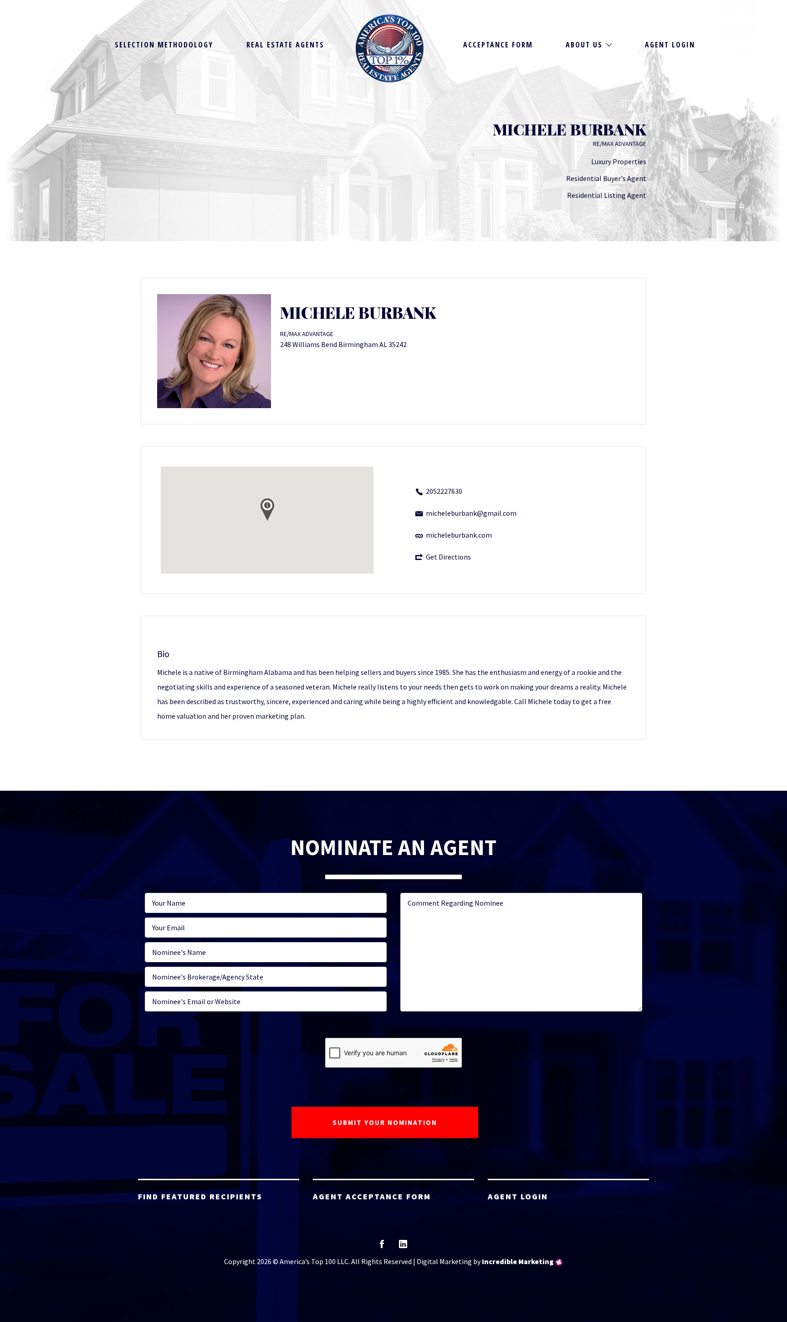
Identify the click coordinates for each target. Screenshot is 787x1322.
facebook (382, 1247)
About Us (584, 45)
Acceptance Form (498, 45)
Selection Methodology (164, 45)
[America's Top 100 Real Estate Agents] (390, 48)
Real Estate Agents (285, 45)
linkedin (403, 1247)
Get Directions (448, 556)
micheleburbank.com (459, 534)
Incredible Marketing (518, 1261)
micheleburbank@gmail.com (471, 513)
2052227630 (444, 491)
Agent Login (670, 45)
